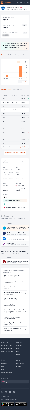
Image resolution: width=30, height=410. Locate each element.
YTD (9, 62)
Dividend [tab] (3, 55)
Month (24, 82)
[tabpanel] (15, 72)
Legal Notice (20, 363)
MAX (22, 62)
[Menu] (27, 2)
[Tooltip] (21, 183)
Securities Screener (7, 351)
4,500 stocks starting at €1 (13, 197)
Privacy (18, 366)
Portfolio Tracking (6, 348)
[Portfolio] (24, 2)
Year (20, 82)
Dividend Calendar (6, 345)
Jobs (17, 348)
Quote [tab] (19, 55)
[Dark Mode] (21, 2)
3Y (15, 62)
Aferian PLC (10, 243)
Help (2, 369)
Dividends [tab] (5, 89)
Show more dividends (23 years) (15, 152)
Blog (17, 351)
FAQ (2, 366)
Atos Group (10, 238)
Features (4, 363)
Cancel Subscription (7, 372)
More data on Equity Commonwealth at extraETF (16, 207)
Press (18, 355)
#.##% (6, 35)
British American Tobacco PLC (16, 232)
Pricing (3, 360)
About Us (19, 345)
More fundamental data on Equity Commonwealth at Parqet (16, 204)
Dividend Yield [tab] (12, 55)
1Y (12, 62)
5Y (18, 62)
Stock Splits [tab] (17, 89)
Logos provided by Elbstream (9, 399)
